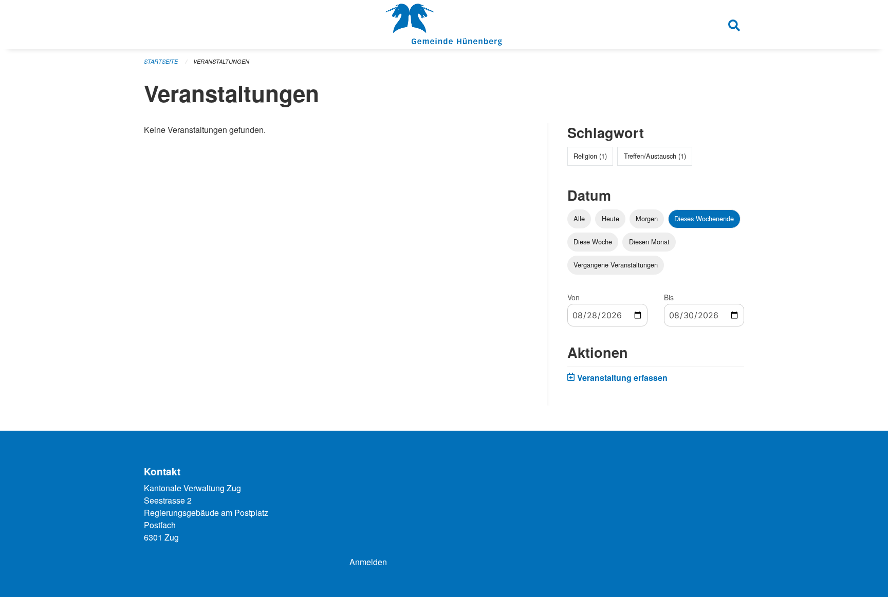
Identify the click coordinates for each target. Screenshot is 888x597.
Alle (579, 218)
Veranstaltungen (221, 61)
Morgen (647, 218)
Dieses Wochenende (704, 218)
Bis (669, 297)
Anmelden (368, 562)
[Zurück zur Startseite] (443, 24)
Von (573, 297)
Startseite (161, 61)
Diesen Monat (649, 241)
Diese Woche (593, 241)
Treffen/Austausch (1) (655, 156)
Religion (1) (590, 156)
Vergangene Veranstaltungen (616, 264)
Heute (610, 218)
